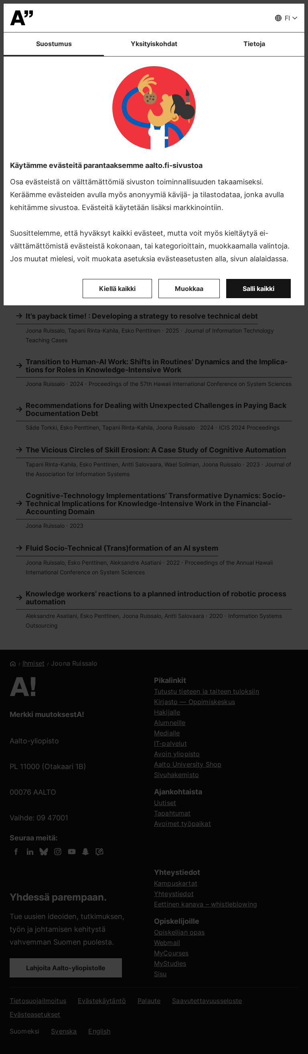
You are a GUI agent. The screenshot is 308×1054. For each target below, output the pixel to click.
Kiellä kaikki (117, 289)
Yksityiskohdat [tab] (154, 44)
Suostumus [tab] (54, 44)
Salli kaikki (258, 289)
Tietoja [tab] (254, 44)
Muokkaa (189, 289)
